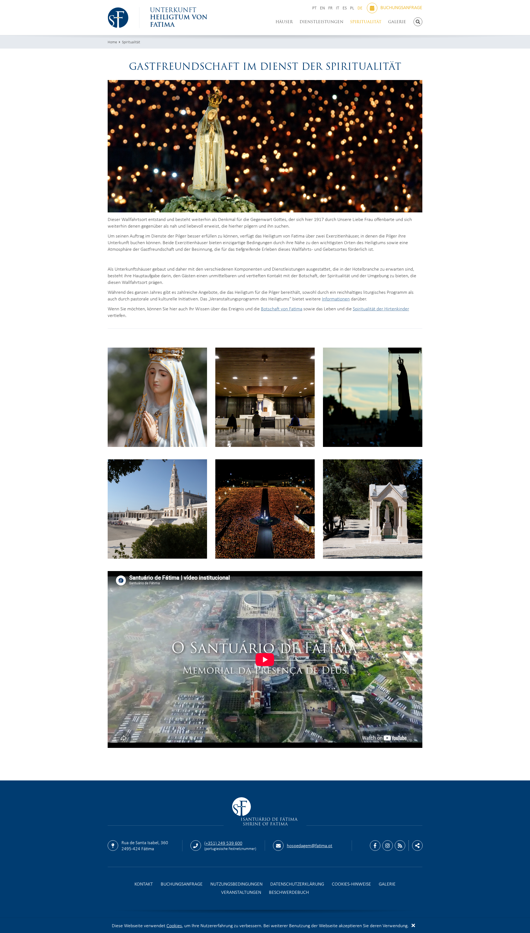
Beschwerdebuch (289, 892)
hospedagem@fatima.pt (309, 845)
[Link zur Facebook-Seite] (375, 845)
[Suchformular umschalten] (418, 21)
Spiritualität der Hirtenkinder (381, 308)
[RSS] (400, 845)
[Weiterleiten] (417, 845)
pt (315, 8)
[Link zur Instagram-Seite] (387, 845)
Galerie (397, 22)
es (345, 8)
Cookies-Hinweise (351, 883)
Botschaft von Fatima (281, 308)
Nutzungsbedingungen (236, 883)
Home (112, 41)
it (338, 8)
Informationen (336, 298)
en (323, 8)
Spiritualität (365, 22)
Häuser (284, 22)
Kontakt (143, 883)
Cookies (174, 925)
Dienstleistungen (321, 22)
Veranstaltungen (241, 892)
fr (331, 8)
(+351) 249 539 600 (223, 843)
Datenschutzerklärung (297, 883)
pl (352, 8)
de (360, 8)
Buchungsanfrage (400, 7)
